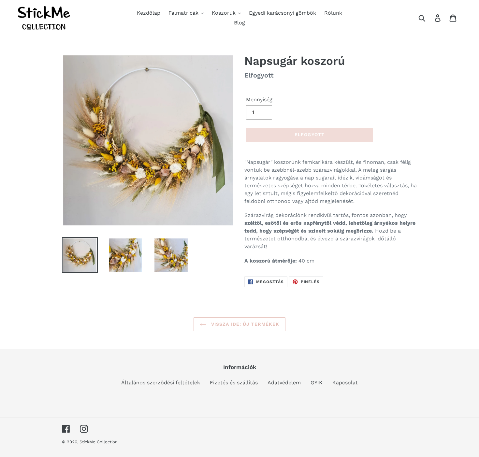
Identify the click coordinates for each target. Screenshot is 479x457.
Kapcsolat (345, 382)
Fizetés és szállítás (234, 382)
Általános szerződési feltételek (160, 382)
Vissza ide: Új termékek (245, 324)
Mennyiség (259, 99)
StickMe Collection (99, 441)
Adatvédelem (284, 382)
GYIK (317, 382)
